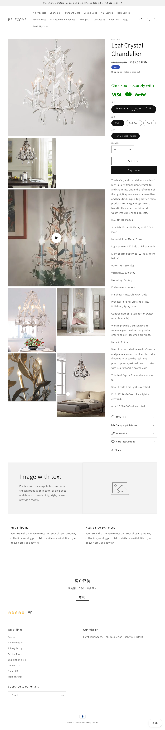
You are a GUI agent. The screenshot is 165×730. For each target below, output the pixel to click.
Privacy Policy (15, 648)
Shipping (115, 72)
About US (13, 671)
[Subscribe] (62, 695)
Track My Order (15, 676)
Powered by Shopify (90, 723)
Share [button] (118, 450)
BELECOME (77, 723)
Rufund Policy (15, 642)
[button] (141, 19)
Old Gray (134, 123)
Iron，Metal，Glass (125, 135)
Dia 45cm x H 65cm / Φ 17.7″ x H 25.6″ (133, 109)
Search (11, 636)
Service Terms (15, 654)
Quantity (115, 143)
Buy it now (134, 170)
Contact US (14, 665)
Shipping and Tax (17, 659)
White (118, 123)
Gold (149, 123)
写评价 (82, 597)
